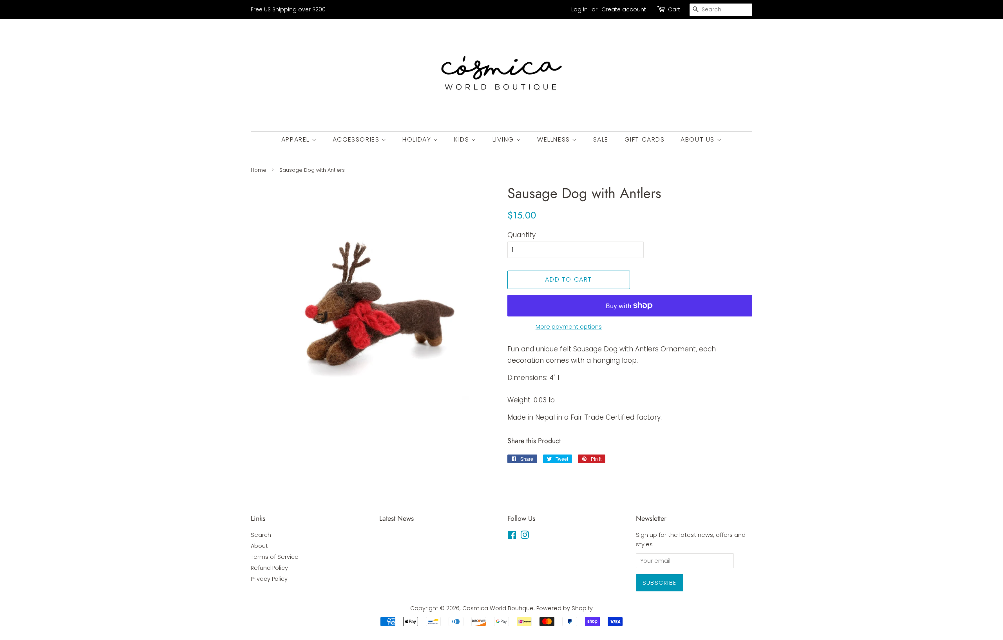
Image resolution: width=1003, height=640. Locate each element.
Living (504, 139)
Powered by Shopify (564, 608)
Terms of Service (275, 557)
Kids (462, 139)
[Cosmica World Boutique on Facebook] (511, 536)
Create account (623, 9)
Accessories (357, 139)
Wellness (554, 139)
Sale (600, 139)
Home (258, 170)
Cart (674, 9)
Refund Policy (269, 568)
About (259, 546)
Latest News (396, 518)
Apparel (296, 139)
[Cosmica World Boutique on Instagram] (524, 536)
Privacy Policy (269, 579)
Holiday (417, 139)
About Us (699, 139)
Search (261, 535)
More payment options (569, 326)
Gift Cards (645, 139)
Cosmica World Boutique (498, 608)
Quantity (521, 235)
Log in (579, 9)
